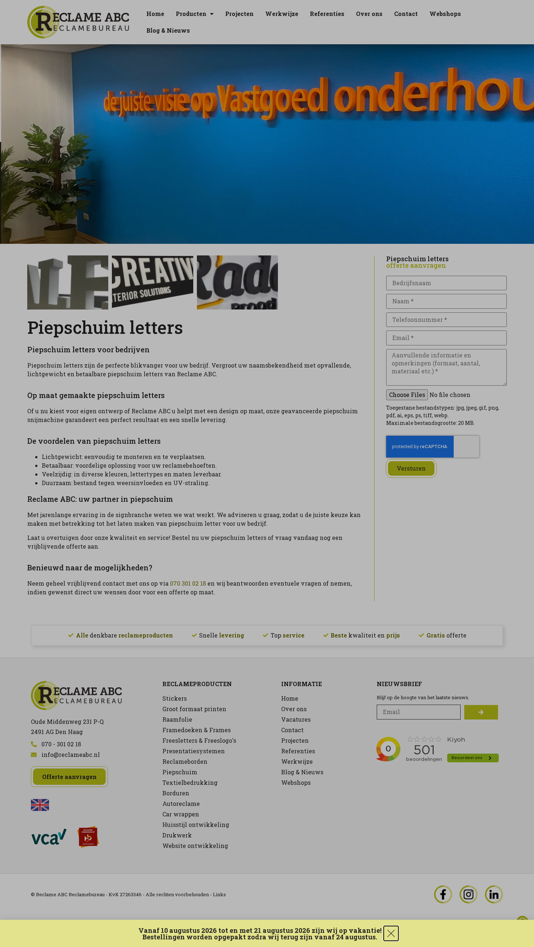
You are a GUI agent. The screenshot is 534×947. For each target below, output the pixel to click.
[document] (267, 473)
